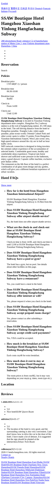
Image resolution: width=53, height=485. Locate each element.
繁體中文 (15, 8)
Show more (6, 185)
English (4, 3)
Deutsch (38, 8)
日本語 (23, 8)
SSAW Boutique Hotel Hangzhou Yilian (26, 472)
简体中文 (5, 8)
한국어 (31, 8)
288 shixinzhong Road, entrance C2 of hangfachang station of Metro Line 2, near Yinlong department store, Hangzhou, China (25, 43)
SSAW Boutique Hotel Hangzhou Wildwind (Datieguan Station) (23, 470)
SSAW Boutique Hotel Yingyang (30, 482)
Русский (12, 11)
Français (46, 8)
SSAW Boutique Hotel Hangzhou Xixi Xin (25, 473)
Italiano (4, 11)
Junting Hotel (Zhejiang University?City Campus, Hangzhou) (23, 476)
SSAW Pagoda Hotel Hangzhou (24, 467)
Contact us (6, 455)
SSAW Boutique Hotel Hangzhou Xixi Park (25, 478)
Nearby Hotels (7, 457)
